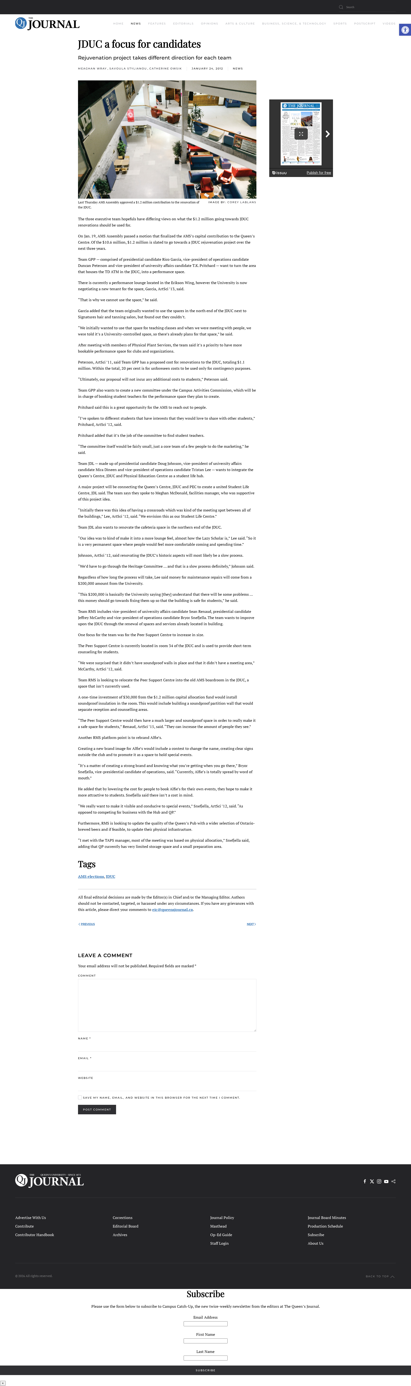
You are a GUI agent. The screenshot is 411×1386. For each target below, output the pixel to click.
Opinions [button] (209, 23)
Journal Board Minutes (327, 1217)
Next (250, 924)
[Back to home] (47, 23)
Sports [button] (340, 23)
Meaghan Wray (92, 68)
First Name (205, 1334)
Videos (389, 23)
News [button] (136, 23)
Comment (87, 975)
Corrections (122, 1217)
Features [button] (157, 23)
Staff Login (219, 1243)
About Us (315, 1243)
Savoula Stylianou (128, 68)
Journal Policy (222, 1217)
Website (85, 1078)
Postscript (365, 23)
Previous (88, 924)
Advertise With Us (30, 1217)
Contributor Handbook (34, 1234)
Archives (120, 1234)
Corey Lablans (241, 202)
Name (84, 1038)
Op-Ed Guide (221, 1234)
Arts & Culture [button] (240, 23)
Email (85, 1058)
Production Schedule (325, 1226)
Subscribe (316, 1234)
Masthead (218, 1226)
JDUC (110, 876)
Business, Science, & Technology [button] (294, 23)
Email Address (205, 1317)
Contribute (24, 1226)
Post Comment (97, 1109)
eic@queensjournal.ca (172, 909)
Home (118, 23)
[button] (405, 30)
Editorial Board (125, 1226)
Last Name (205, 1351)
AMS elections (91, 876)
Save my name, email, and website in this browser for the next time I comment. (161, 1097)
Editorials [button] (183, 23)
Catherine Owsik (165, 68)
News (238, 68)
